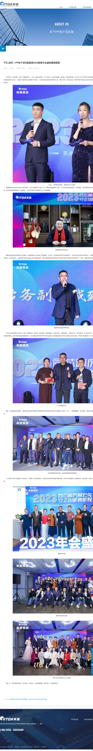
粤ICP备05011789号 (27, 747)
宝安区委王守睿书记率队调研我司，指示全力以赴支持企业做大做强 (28, 699)
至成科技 (43, 747)
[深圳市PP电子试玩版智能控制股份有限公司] (11, 4)
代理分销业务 (87, 7)
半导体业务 (72, 7)
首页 (61, 7)
